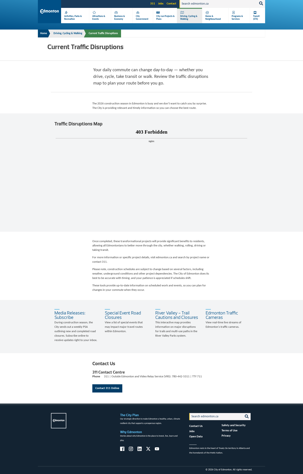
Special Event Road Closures (123, 315)
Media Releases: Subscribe (69, 315)
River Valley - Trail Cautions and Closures (176, 315)
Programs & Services (237, 17)
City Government (142, 17)
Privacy (226, 435)
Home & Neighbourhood (213, 17)
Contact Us (196, 426)
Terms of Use (230, 430)
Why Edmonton (131, 432)
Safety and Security (234, 425)
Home (43, 33)
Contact (171, 3)
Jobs (160, 3)
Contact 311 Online (107, 388)
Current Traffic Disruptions (103, 33)
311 (152, 3)
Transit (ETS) (256, 17)
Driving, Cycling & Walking (67, 33)
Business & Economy (119, 17)
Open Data (195, 436)
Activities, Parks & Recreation (73, 17)
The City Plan (129, 415)
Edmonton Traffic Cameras (222, 315)
